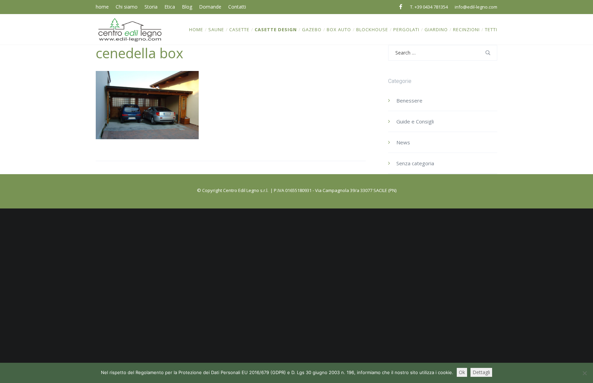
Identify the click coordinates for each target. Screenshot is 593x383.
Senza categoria (415, 163)
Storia (151, 6)
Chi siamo (127, 6)
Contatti (237, 6)
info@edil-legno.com (476, 7)
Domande (210, 6)
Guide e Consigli (415, 121)
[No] (584, 373)
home (102, 6)
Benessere (409, 100)
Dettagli (481, 372)
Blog (187, 6)
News (403, 142)
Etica (169, 6)
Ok (462, 372)
